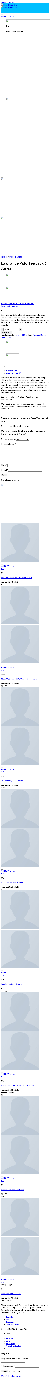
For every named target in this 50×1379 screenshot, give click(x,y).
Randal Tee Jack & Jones (11, 984)
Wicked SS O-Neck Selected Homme (17, 1085)
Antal (6, 329)
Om (7, 1319)
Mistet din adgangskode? (12, 1375)
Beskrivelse (11, 370)
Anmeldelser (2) (13, 373)
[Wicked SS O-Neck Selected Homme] (12, 285)
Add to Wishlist (8, 16)
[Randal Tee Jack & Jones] (12, 299)
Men (11, 256)
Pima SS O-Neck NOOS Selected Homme (19, 679)
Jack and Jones (39, 335)
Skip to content (7, 2)
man (3, 337)
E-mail (4, 470)
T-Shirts (18, 256)
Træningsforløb (13, 1324)
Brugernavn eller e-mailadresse (15, 1358)
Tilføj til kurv (6, 332)
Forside (4, 256)
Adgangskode (8, 1366)
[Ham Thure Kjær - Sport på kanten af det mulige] (9, 5)
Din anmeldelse (8, 444)
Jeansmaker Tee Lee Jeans (12, 1189)
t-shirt (8, 337)
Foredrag (10, 1322)
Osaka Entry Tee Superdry (12, 780)
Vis (2, 568)
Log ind (4, 1371)
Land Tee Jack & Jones (11, 1293)
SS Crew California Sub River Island (16, 577)
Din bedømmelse (8, 439)
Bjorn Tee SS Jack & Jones (12, 882)
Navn (4, 465)
